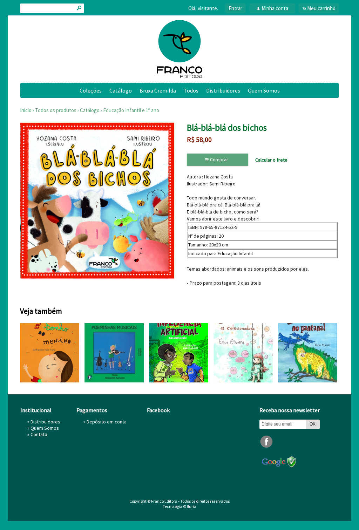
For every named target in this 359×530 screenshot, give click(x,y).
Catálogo (120, 90)
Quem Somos (264, 90)
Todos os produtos (55, 110)
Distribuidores (223, 90)
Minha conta (275, 8)
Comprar (217, 159)
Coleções (91, 90)
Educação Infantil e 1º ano (131, 110)
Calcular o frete (271, 160)
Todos (191, 90)
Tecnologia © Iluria (179, 506)
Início (26, 110)
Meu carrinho (321, 8)
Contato (39, 434)
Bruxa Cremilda (158, 90)
